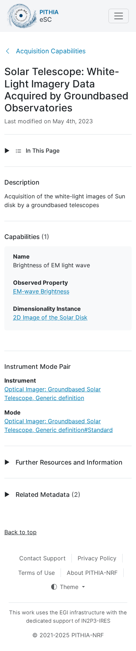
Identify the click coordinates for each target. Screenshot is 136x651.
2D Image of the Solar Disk (50, 317)
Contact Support (42, 558)
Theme (70, 586)
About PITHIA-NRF (92, 572)
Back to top (20, 532)
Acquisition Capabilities (51, 51)
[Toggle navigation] (118, 16)
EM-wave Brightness (41, 291)
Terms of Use (36, 572)
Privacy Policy (97, 558)
